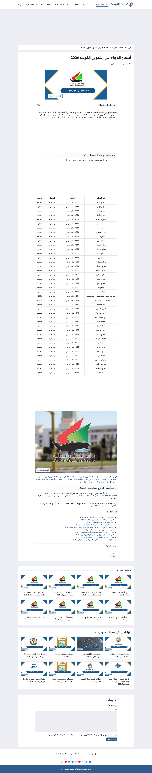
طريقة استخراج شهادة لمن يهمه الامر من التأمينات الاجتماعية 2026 (89, 527)
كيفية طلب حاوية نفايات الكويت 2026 (100, 522)
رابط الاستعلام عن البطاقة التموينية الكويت (94, 477)
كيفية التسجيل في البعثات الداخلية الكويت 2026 (96, 517)
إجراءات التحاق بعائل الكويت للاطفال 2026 (98, 530)
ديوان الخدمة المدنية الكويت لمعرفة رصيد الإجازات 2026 (93, 540)
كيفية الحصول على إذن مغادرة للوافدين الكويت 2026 (94, 535)
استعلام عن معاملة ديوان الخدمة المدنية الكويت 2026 (94, 537)
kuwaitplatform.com (109, 496)
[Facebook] (90, 761)
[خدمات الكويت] (122, 4)
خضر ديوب (124, 64)
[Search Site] (19, 4)
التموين (113, 556)
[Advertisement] (76, 25)
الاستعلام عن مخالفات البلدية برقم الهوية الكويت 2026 (94, 532)
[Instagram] (82, 761)
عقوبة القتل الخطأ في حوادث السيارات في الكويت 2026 (93, 525)
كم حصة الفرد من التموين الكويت (75, 479)
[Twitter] (86, 761)
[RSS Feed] (62, 761)
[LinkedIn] (69, 761)
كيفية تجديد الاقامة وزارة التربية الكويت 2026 (97, 520)
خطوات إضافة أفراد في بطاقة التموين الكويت (60, 477)
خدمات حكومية (117, 47)
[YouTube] (79, 761)
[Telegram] (72, 761)
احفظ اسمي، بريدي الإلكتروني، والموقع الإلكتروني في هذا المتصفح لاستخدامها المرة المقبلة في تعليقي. (82, 735)
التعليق (114, 709)
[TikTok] (76, 761)
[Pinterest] (65, 761)
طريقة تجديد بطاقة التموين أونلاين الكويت (94, 482)
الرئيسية (128, 47)
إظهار (39, 105)
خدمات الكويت (112, 117)
